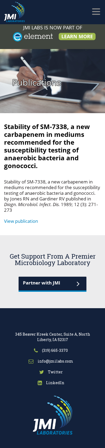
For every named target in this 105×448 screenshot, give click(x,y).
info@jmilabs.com (55, 361)
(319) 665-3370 (54, 350)
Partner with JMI (41, 283)
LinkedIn (54, 382)
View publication (21, 221)
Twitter (55, 371)
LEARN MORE (77, 36)
